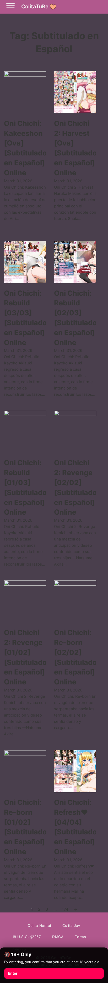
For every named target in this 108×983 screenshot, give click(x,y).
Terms (80, 937)
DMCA (57, 937)
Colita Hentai (39, 925)
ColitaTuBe (34, 6)
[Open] (10, 5)
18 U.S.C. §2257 (26, 937)
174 (65, 909)
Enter (13, 973)
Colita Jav (71, 925)
